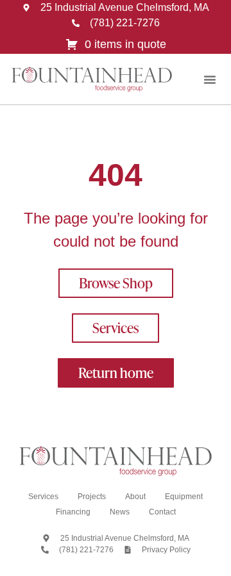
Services (43, 496)
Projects (92, 496)
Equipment (184, 496)
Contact (162, 511)
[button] (209, 79)
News (120, 511)
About (135, 496)
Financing (73, 511)
